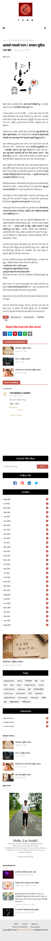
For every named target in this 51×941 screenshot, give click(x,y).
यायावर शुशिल (7, 50)
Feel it (19, 685)
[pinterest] (27, 20)
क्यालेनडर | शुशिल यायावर (23, 348)
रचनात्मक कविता (38, 689)
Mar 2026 (26, 508)
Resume (34, 924)
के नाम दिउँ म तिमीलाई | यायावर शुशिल (27, 909)
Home (5, 40)
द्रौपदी (44, 698)
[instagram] (22, 20)
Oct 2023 (26, 529)
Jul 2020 (26, 599)
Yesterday (21, 689)
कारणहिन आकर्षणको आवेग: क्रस (25, 872)
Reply (11, 404)
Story (12, 685)
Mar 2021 (26, 586)
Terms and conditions (19, 927)
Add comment (16, 415)
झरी (29, 689)
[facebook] (18, 20)
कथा (5, 685)
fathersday (34, 698)
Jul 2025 (26, 516)
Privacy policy (35, 927)
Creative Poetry (9, 689)
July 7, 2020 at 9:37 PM (16, 396)
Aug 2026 (26, 499)
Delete (17, 404)
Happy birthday (9, 698)
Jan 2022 (26, 555)
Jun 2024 (26, 521)
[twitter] (32, 20)
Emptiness (38, 693)
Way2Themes (24, 935)
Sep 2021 (26, 568)
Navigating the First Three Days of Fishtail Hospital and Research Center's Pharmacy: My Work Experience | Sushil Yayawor (31, 897)
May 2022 (26, 547)
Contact (25, 924)
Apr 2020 (26, 612)
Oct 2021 (26, 564)
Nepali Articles (16, 317)
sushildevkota (29, 317)
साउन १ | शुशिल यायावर (22, 359)
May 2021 (26, 581)
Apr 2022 (26, 551)
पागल (30, 693)
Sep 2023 (26, 534)
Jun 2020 (26, 603)
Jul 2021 (26, 573)
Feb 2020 (26, 616)
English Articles (30, 685)
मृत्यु (5, 702)
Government (20, 693)
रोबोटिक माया (26, 702)
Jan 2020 (26, 620)
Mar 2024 (26, 525)
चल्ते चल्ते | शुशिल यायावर (23, 774)
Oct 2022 (26, 538)
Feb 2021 (26, 590)
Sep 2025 (26, 512)
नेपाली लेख (40, 317)
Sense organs (22, 698)
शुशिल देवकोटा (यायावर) (25, 930)
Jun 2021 (26, 577)
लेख (10, 40)
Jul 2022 (26, 542)
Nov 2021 (26, 560)
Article (19, 681)
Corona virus (8, 693)
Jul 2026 (26, 503)
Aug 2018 (26, 625)
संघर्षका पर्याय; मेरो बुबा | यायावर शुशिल (27, 883)
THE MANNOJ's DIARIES (20, 393)
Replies (14, 407)
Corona (41, 685)
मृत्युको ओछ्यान (14, 702)
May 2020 (26, 607)
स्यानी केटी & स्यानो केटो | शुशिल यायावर (28, 370)
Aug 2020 (26, 594)
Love (42, 681)
